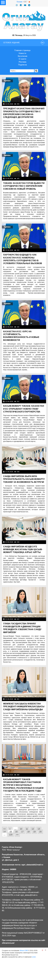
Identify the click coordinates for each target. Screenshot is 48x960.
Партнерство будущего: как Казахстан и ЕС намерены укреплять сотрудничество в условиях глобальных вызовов (22, 259)
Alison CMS (24, 950)
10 (21, 829)
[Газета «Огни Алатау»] (24, 20)
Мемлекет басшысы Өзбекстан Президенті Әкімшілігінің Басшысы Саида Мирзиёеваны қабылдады (23, 707)
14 (4, 832)
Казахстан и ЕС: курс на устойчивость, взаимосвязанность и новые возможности (21, 335)
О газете (22, 59)
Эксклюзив (22, 56)
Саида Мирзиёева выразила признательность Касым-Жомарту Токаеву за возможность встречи (24, 479)
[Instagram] (17, 5)
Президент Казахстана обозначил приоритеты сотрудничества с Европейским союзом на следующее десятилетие (23, 112)
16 (16, 832)
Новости (22, 53)
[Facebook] (21, 5)
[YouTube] (25, 5)
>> (17, 835)
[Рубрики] (3, 2)
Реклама (22, 62)
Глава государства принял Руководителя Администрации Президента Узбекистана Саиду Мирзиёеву (22, 628)
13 (39, 829)
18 (28, 832)
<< (4, 829)
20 (40, 832)
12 (33, 829)
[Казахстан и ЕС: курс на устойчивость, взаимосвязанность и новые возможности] (24, 312)
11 (27, 829)
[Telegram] (29, 5)
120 (10, 835)
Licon (34, 957)
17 (22, 832)
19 (34, 832)
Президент (41, 104)
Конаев (19, 2)
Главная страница (22, 50)
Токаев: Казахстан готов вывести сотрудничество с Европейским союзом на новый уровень (24, 186)
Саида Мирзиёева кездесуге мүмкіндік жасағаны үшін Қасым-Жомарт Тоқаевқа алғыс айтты (22, 549)
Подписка (22, 65)
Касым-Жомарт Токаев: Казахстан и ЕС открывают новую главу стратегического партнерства (23, 409)
